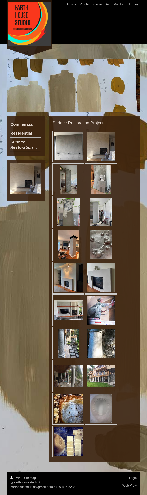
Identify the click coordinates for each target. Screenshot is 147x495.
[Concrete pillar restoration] (68, 179)
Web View (129, 485)
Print (18, 478)
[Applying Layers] (68, 212)
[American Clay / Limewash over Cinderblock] (68, 146)
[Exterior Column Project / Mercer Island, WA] (68, 343)
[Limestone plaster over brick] (101, 146)
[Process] (101, 179)
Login (133, 478)
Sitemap (30, 478)
